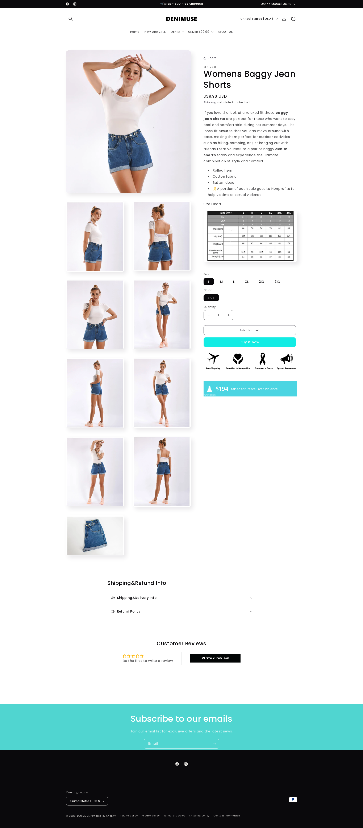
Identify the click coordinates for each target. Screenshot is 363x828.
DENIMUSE (83, 816)
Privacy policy (151, 816)
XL (247, 281)
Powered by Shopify (103, 816)
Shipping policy (199, 816)
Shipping (210, 102)
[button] (70, 18)
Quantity (210, 307)
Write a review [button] (215, 658)
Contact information (226, 816)
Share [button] (212, 58)
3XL (277, 281)
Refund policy (129, 816)
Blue (211, 298)
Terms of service (174, 816)
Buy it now (250, 342)
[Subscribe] (214, 744)
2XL (261, 281)
